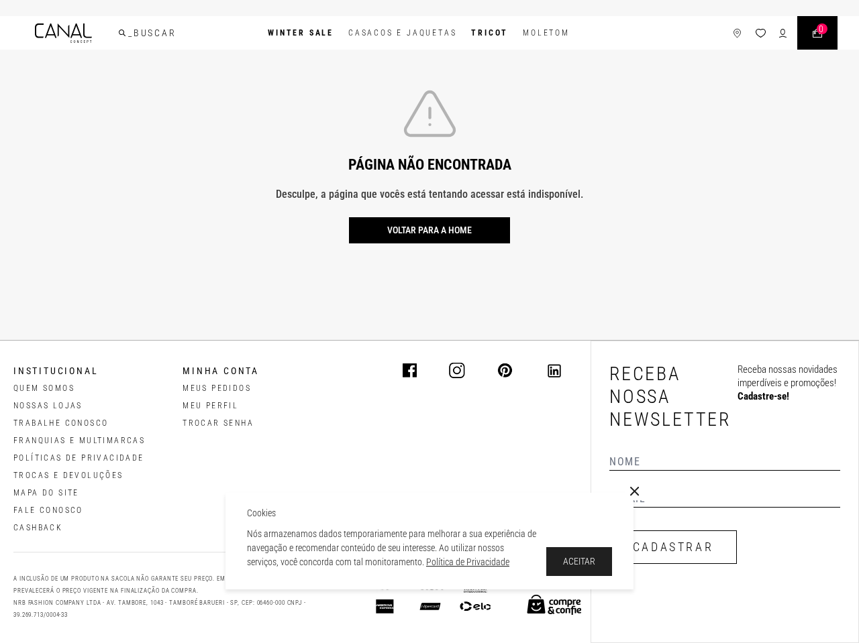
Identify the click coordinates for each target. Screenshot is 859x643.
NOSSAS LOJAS (48, 405)
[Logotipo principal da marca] (63, 33)
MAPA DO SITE (46, 493)
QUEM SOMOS (43, 388)
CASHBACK (37, 527)
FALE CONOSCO (48, 510)
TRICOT (489, 33)
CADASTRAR (673, 547)
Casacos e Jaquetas (402, 33)
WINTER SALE (301, 33)
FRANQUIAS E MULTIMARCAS (79, 440)
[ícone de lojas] (737, 33)
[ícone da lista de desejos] (761, 33)
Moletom (546, 33)
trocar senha (218, 423)
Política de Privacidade (467, 562)
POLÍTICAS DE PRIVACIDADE (78, 458)
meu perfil (210, 405)
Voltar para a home (429, 230)
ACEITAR (579, 561)
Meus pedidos (217, 388)
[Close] (634, 491)
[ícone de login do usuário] (783, 33)
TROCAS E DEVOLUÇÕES (68, 475)
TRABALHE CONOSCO (60, 423)
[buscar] (122, 33)
